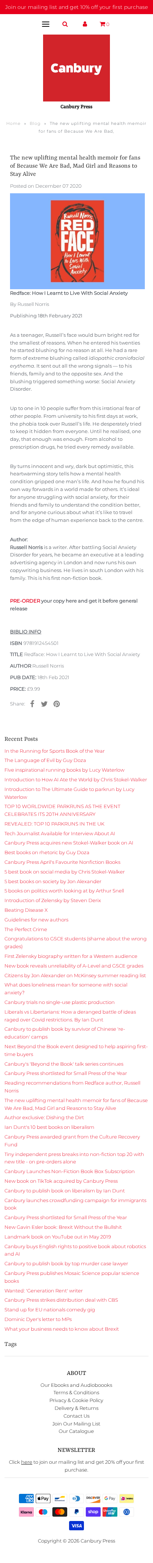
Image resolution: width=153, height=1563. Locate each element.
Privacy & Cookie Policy (76, 1400)
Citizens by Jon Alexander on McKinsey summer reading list (75, 975)
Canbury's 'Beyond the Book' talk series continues (63, 1064)
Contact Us (76, 1416)
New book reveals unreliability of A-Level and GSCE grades (73, 966)
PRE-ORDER (25, 601)
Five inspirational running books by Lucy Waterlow (64, 770)
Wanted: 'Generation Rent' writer (43, 1291)
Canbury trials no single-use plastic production (59, 1002)
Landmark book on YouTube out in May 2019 (57, 1237)
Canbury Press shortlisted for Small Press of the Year (65, 1073)
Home (13, 123)
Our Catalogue (76, 1431)
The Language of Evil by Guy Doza (45, 760)
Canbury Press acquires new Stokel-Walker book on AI (68, 843)
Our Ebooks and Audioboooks (76, 1385)
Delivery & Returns (76, 1408)
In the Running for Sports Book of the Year (54, 751)
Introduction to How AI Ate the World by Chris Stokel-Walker (75, 779)
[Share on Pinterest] (56, 703)
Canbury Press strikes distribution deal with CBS (61, 1300)
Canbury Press (98, 1541)
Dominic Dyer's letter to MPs (38, 1319)
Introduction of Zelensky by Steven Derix (52, 900)
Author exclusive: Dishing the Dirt (44, 1117)
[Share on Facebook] (32, 703)
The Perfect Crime (25, 929)
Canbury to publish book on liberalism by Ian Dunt (64, 1191)
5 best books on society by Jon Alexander (52, 881)
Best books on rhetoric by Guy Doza (46, 852)
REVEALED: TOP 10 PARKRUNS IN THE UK (54, 824)
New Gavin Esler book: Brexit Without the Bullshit (63, 1227)
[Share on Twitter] (44, 703)
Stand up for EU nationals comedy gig (49, 1309)
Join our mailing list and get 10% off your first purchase (76, 7)
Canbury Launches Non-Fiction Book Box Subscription (69, 1171)
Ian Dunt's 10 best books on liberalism (49, 1127)
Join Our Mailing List (76, 1424)
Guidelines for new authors (36, 920)
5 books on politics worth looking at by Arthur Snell (64, 891)
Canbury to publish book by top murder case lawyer (66, 1263)
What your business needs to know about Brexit (61, 1329)
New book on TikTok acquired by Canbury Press (61, 1181)
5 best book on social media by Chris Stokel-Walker (64, 872)
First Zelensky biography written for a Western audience (70, 956)
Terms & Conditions (76, 1392)
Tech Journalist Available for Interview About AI (59, 833)
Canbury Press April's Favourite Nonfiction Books (62, 862)
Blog (35, 123)
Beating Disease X (26, 910)
